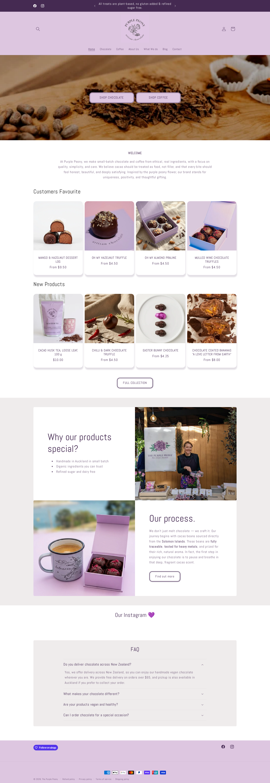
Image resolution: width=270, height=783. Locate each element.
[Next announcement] (175, 6)
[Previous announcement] (94, 6)
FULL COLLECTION (135, 383)
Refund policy (68, 779)
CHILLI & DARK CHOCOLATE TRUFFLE (109, 352)
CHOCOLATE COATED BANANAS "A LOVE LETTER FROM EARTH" (211, 352)
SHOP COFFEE (158, 98)
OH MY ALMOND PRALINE (160, 258)
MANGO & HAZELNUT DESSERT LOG (58, 260)
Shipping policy (122, 779)
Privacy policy (85, 779)
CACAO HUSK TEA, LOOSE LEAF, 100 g (58, 352)
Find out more (164, 576)
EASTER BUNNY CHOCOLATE (161, 350)
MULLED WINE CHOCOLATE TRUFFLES (212, 260)
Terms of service (103, 779)
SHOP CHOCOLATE (112, 98)
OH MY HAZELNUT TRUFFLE (109, 258)
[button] (37, 28)
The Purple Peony (50, 779)
